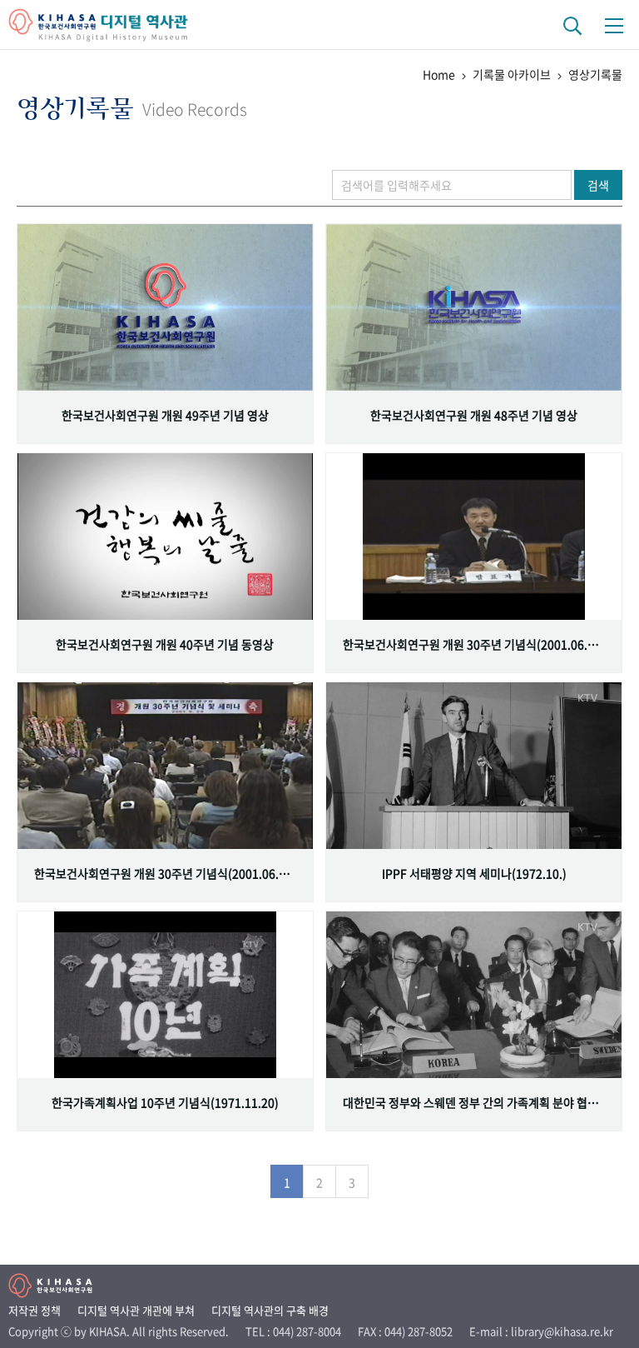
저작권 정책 (34, 1310)
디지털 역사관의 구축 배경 (270, 1310)
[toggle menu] (614, 25)
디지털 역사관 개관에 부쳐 (136, 1310)
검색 (598, 185)
